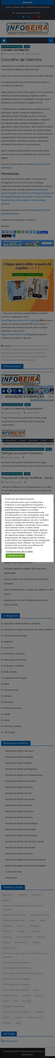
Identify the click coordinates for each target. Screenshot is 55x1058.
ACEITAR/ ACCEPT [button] (15, 555)
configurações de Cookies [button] (19, 551)
